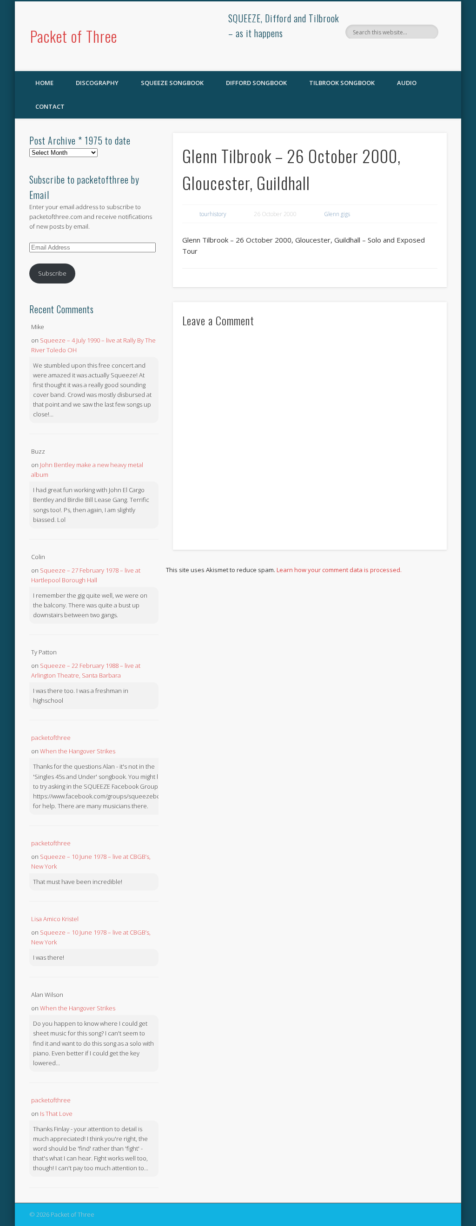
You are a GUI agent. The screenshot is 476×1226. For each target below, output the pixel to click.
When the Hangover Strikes (77, 751)
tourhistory (212, 214)
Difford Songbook (256, 83)
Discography (97, 83)
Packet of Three (73, 36)
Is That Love (56, 1113)
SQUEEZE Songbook (172, 83)
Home (44, 83)
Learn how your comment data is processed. (339, 570)
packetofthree (51, 737)
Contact (50, 106)
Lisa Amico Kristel (55, 919)
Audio (406, 83)
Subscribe (52, 273)
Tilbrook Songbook (342, 83)
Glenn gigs (337, 214)
